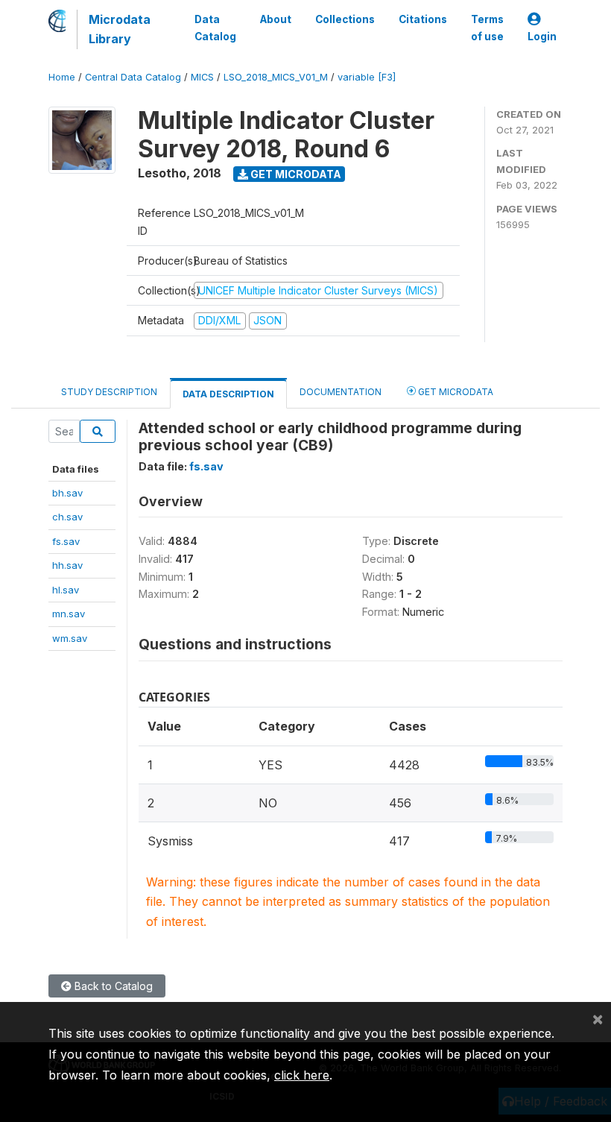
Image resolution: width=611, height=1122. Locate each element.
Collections (345, 19)
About (275, 19)
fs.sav (66, 541)
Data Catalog (215, 27)
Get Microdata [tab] (454, 391)
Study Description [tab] (109, 391)
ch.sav (67, 517)
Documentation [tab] (341, 391)
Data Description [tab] (228, 394)
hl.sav (65, 590)
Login (542, 36)
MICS (202, 77)
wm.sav (69, 638)
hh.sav (67, 565)
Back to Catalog (112, 986)
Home (61, 77)
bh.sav (67, 493)
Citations (423, 19)
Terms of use (487, 27)
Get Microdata (294, 174)
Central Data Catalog (133, 77)
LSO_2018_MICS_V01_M (276, 77)
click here (301, 1075)
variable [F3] (367, 77)
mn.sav (68, 614)
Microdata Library (120, 29)
